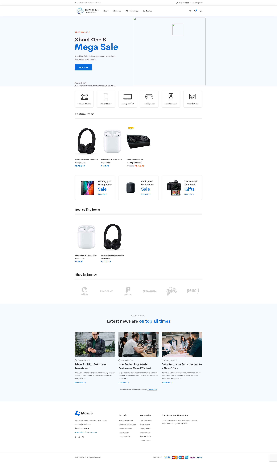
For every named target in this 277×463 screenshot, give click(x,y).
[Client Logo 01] (171, 291)
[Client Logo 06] (149, 291)
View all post (152, 389)
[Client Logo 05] (127, 291)
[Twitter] (79, 437)
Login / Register (196, 3)
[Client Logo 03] (84, 291)
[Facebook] (75, 437)
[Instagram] (83, 437)
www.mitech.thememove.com (86, 432)
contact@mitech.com (83, 424)
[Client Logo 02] (193, 291)
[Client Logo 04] (106, 291)
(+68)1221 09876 (82, 428)
